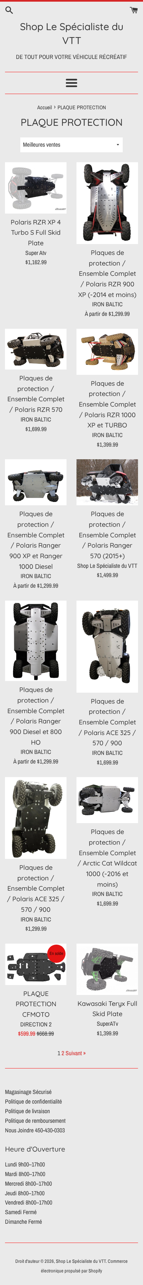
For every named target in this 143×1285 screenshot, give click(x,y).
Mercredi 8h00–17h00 (28, 1183)
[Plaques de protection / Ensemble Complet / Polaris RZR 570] (36, 349)
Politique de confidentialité (33, 1101)
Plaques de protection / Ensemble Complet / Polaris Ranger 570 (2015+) (107, 535)
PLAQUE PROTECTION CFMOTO (36, 1003)
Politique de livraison (27, 1111)
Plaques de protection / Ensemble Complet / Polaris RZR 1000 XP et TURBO (107, 404)
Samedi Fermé (21, 1212)
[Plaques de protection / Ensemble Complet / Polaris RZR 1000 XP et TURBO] (107, 352)
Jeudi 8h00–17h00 (25, 1193)
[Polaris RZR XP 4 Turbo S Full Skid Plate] (36, 187)
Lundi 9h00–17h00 (25, 1164)
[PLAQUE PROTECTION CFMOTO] (36, 964)
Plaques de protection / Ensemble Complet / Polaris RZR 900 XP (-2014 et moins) (107, 273)
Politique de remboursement (35, 1120)
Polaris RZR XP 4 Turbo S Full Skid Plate (36, 232)
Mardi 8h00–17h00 (25, 1174)
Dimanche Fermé (23, 1221)
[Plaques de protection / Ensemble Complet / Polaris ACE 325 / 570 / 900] (107, 647)
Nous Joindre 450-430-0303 (35, 1130)
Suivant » (76, 1053)
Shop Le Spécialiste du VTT (71, 33)
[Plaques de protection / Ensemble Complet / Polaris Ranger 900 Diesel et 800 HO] (36, 641)
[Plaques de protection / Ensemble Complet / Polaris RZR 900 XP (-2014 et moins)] (107, 203)
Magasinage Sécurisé (28, 1092)
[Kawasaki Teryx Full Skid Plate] (107, 969)
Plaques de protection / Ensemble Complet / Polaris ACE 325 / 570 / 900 (107, 722)
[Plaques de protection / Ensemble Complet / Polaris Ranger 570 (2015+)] (107, 482)
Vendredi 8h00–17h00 (28, 1202)
